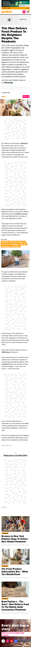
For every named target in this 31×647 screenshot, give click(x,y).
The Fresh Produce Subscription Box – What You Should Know (15, 572)
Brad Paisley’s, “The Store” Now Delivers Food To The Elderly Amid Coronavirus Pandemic (15, 605)
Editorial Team (6, 92)
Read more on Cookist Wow (15, 455)
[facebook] (16, 641)
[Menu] (24, 11)
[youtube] (11, 641)
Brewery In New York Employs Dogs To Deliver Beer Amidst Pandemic (15, 539)
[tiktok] (3, 641)
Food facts (4, 507)
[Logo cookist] (7, 11)
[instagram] (7, 641)
